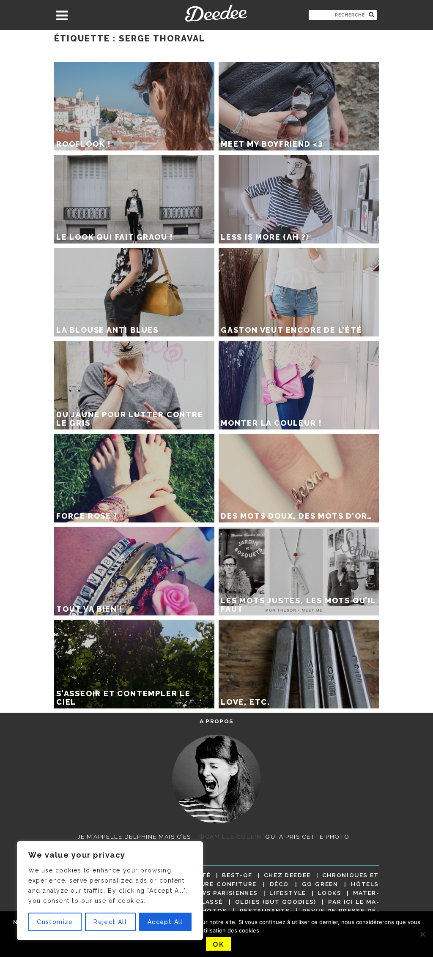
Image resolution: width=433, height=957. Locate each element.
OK (218, 945)
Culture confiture (219, 883)
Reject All (110, 922)
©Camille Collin (230, 836)
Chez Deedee (287, 875)
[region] (110, 890)
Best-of (237, 875)
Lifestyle (287, 892)
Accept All (165, 922)
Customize (55, 922)
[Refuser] (422, 934)
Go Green (320, 883)
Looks (329, 892)
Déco (279, 883)
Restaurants (265, 910)
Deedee (216, 13)
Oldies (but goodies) (275, 901)
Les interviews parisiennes (205, 892)
